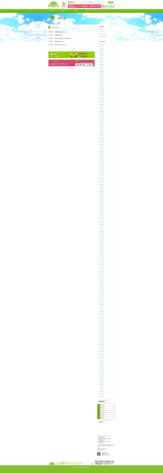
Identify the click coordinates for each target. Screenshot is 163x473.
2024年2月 (101, 108)
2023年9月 (101, 119)
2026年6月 (101, 48)
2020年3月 (101, 206)
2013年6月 (101, 335)
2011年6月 (101, 384)
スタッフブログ (102, 31)
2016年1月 (101, 291)
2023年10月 (101, 117)
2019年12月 (101, 211)
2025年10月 (101, 66)
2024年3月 (101, 106)
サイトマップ (100, 450)
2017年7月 (101, 269)
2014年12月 (101, 313)
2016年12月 (101, 275)
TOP (110, 18)
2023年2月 (101, 135)
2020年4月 (101, 204)
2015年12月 (101, 293)
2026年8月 (101, 44)
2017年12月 (101, 257)
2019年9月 (101, 215)
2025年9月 (101, 68)
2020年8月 (101, 195)
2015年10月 (101, 295)
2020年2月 (101, 208)
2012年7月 (101, 355)
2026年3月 (101, 55)
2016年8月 (101, 280)
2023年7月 (101, 124)
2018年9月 (101, 240)
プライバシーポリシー (102, 448)
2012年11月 (101, 346)
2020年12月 (101, 186)
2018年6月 (101, 246)
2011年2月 (101, 393)
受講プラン (64, 10)
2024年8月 (101, 97)
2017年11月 (101, 260)
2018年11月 (101, 235)
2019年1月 (101, 231)
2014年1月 (101, 322)
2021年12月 (101, 166)
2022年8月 (101, 148)
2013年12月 (101, 324)
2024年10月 (101, 93)
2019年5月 (101, 224)
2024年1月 (101, 111)
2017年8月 (101, 266)
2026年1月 (101, 59)
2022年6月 (101, 153)
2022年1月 (101, 164)
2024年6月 (101, 102)
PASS (91, 2)
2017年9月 (101, 264)
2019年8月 (101, 217)
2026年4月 (101, 53)
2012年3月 (101, 364)
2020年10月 (101, 191)
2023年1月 (101, 137)
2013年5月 (101, 337)
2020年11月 (101, 188)
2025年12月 (101, 62)
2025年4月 (101, 79)
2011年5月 (101, 386)
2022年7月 (101, 151)
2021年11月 (101, 168)
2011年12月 (101, 371)
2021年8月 (101, 175)
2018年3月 (101, 253)
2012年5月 (101, 360)
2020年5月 (101, 202)
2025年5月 (101, 77)
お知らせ (101, 29)
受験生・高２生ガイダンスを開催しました (63, 38)
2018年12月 (101, 233)
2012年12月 (101, 344)
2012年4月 (101, 362)
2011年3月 (101, 391)
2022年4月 (101, 157)
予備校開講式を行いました (60, 31)
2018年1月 (101, 255)
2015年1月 (101, 311)
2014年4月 (101, 317)
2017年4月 (101, 271)
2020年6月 (101, 200)
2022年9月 (101, 146)
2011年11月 (101, 373)
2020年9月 (101, 193)
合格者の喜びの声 (103, 36)
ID (75, 2)
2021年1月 (101, 184)
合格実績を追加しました (60, 41)
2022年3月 (101, 160)
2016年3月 (101, 289)
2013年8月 (101, 331)
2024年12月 (101, 88)
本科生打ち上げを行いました (60, 44)
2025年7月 (101, 73)
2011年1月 (101, 395)
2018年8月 (101, 242)
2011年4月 (101, 389)
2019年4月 (101, 226)
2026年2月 (101, 57)
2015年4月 (101, 306)
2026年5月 (101, 51)
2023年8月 (101, 122)
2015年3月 (101, 309)
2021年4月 (101, 180)
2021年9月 (101, 173)
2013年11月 (101, 326)
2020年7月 (101, 197)
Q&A (110, 10)
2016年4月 (101, 286)
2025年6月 (101, 75)
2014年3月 (101, 320)
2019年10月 (101, 213)
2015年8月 (101, 300)
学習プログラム (53, 10)
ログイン (110, 2)
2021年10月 (101, 171)
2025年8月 (101, 71)
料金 (98, 10)
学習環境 (87, 10)
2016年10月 (101, 277)
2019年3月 (101, 228)
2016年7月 (101, 282)
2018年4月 (101, 251)
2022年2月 (101, 162)
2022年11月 (101, 142)
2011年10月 (101, 375)
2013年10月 (101, 329)
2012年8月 (101, 353)
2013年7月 (101, 333)
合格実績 (76, 10)
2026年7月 (101, 46)
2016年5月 (101, 284)
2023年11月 (101, 115)
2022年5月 (101, 155)
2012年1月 (101, 369)
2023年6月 (101, 126)
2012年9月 (101, 351)
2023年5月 (101, 128)
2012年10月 (101, 349)
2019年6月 (101, 222)
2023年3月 (101, 133)
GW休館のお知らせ (59, 35)
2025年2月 (101, 84)
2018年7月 (101, 244)
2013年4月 (101, 340)
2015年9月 (101, 297)
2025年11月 (101, 64)
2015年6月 (101, 304)
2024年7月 (101, 99)
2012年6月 (101, 357)
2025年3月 (101, 82)
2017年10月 (101, 262)
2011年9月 (101, 378)
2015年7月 (101, 302)
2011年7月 (101, 382)
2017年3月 (101, 273)
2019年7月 (101, 220)
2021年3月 (101, 182)
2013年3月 (101, 342)
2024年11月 (101, 91)
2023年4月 (101, 131)
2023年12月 (101, 113)
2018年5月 (101, 248)
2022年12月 (101, 140)
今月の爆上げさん (103, 33)
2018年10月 (101, 237)
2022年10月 (101, 144)
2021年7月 (101, 177)
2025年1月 (101, 86)
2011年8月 (101, 380)
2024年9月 (101, 95)
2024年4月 (101, 104)
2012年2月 (101, 366)
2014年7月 (101, 315)
